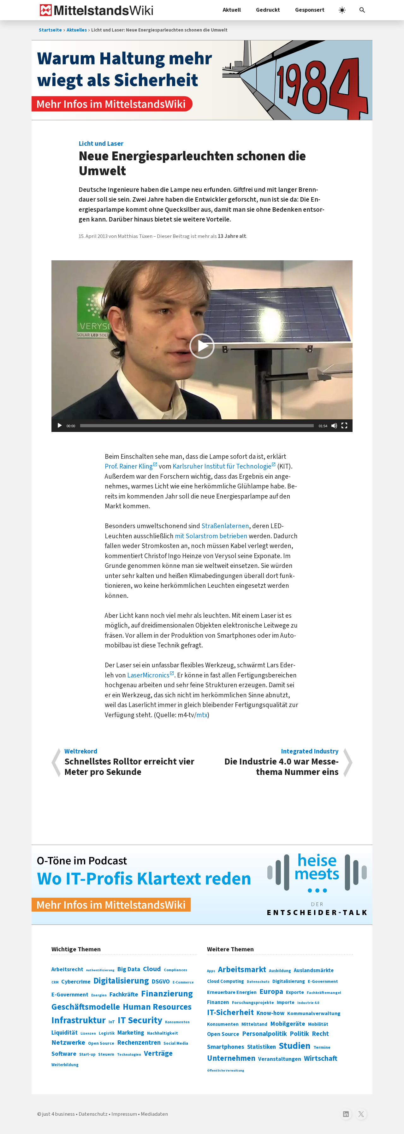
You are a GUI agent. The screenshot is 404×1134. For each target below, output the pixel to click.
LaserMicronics (148, 675)
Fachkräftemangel (324, 992)
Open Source (101, 1043)
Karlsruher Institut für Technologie (222, 466)
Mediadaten (154, 1114)
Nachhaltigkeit (162, 1033)
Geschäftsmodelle (85, 1007)
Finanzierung (167, 993)
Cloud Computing (225, 981)
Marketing (130, 1033)
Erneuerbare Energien (232, 992)
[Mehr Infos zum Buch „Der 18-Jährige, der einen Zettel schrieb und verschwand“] (202, 80)
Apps (211, 970)
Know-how (270, 1013)
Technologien (129, 1054)
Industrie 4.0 (308, 1002)
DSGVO (161, 981)
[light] (342, 10)
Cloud (152, 969)
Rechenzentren (139, 1042)
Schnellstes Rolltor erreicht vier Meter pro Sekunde (129, 762)
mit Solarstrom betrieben (211, 536)
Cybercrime (76, 981)
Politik (299, 1033)
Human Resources (157, 1007)
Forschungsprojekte (253, 1003)
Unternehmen (231, 1058)
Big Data (128, 969)
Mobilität (318, 1024)
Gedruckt (268, 10)
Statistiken (261, 1047)
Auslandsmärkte (314, 970)
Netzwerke (68, 1043)
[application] (202, 346)
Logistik (107, 1033)
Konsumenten (177, 1022)
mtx (201, 715)
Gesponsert (309, 10)
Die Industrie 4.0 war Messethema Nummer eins (281, 762)
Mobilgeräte (287, 1023)
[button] (362, 10)
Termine (321, 1047)
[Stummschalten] (334, 425)
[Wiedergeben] (59, 425)
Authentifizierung (100, 970)
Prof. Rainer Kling (129, 466)
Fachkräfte (124, 994)
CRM (54, 982)
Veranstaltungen (279, 1059)
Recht (320, 1033)
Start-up (87, 1054)
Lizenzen (88, 1033)
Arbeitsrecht (67, 969)
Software (63, 1053)
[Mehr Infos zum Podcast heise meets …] (202, 884)
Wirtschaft (320, 1058)
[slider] (197, 425)
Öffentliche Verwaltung (225, 1070)
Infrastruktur (78, 1020)
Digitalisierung (121, 981)
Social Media (175, 1043)
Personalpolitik (264, 1033)
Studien (295, 1046)
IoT (112, 1022)
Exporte (295, 992)
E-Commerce (183, 982)
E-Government (69, 995)
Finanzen (218, 1002)
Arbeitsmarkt (242, 969)
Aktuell (232, 10)
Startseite (50, 30)
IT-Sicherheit (230, 1012)
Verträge (158, 1053)
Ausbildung (280, 971)
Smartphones (225, 1046)
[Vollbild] (344, 425)
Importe (285, 1002)
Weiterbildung (65, 1065)
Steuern (106, 1054)
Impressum (124, 1114)
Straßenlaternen (225, 526)
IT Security (140, 1020)
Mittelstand (254, 1024)
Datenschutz (258, 981)
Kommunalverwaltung (314, 1013)
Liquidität (64, 1033)
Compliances (175, 970)
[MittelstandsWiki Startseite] (95, 10)
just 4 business (58, 1114)
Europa (271, 991)
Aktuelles (77, 30)
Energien (99, 995)
